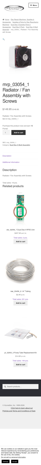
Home (7, 19)
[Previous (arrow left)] (2, 434)
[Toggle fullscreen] (7, 431)
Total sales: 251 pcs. (20, 295)
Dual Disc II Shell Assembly (20, 145)
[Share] (13, 431)
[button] (4, 39)
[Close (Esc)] (18, 431)
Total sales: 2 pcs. (20, 233)
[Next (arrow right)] (7, 434)
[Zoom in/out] (2, 431)
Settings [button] (5, 461)
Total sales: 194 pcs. (20, 356)
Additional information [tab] (11, 162)
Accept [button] (14, 461)
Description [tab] (7, 156)
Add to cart (18, 132)
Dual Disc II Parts (18, 27)
